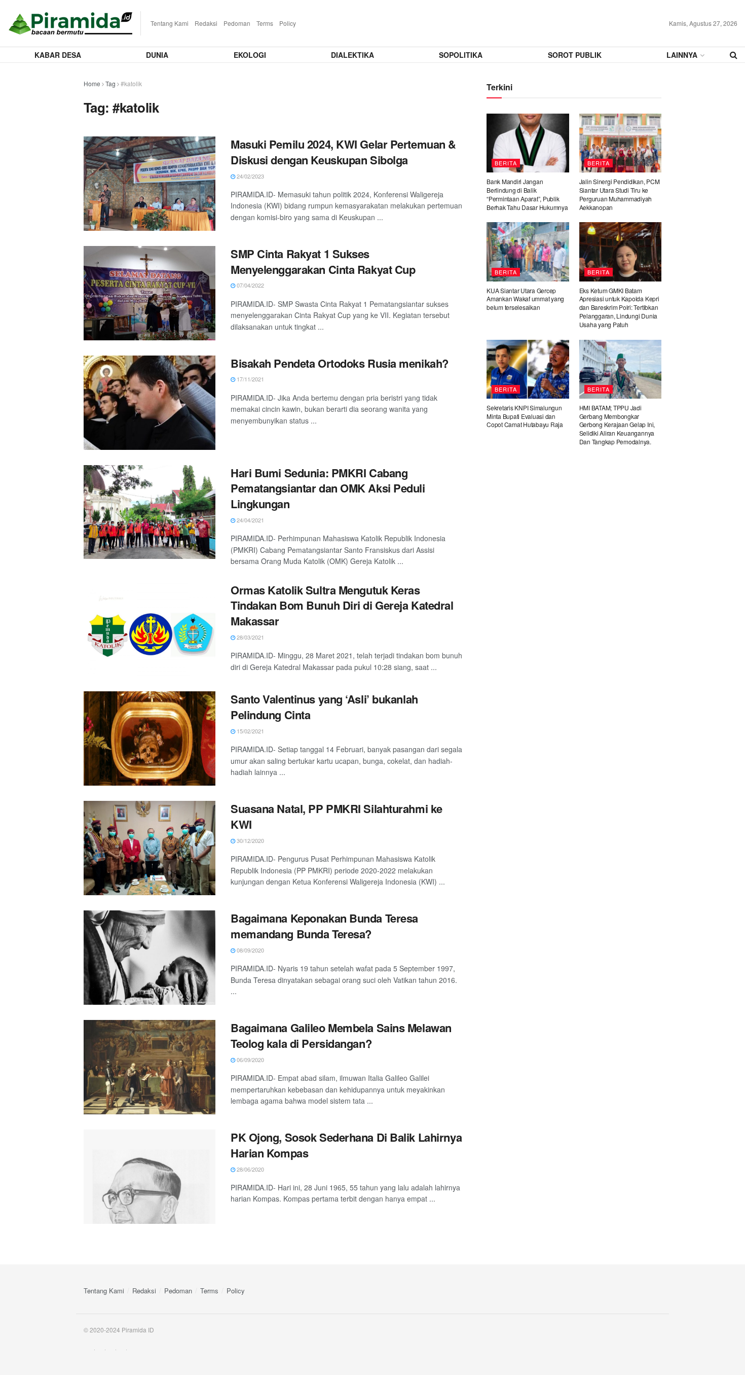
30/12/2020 (249, 840)
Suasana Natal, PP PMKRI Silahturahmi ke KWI (336, 816)
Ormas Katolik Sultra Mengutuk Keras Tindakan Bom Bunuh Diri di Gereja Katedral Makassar (342, 605)
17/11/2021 (249, 379)
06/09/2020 (249, 1059)
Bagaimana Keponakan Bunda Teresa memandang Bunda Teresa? (324, 926)
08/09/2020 (249, 950)
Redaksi (206, 23)
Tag (110, 83)
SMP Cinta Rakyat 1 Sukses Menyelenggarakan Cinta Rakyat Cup (323, 261)
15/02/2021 (249, 731)
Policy (287, 23)
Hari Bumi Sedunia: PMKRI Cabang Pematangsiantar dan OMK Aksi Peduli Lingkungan (328, 488)
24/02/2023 (249, 176)
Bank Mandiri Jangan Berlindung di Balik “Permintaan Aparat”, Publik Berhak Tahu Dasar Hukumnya (527, 194)
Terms (264, 23)
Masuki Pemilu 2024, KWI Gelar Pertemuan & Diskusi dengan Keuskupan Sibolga (343, 152)
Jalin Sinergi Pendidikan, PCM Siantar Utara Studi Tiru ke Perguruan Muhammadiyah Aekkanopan (619, 194)
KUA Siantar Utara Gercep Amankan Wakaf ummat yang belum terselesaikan (525, 299)
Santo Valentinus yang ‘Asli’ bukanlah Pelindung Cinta (324, 707)
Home (92, 83)
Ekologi (250, 55)
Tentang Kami (170, 23)
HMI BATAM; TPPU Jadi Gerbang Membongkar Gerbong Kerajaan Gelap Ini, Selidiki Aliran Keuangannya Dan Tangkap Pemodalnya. (617, 424)
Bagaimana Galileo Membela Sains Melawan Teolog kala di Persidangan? (341, 1035)
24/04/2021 (249, 520)
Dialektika (352, 55)
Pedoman (237, 23)
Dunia (157, 55)
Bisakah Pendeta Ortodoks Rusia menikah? (340, 363)
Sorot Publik (575, 55)
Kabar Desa (57, 55)
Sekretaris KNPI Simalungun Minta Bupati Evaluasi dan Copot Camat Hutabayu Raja (525, 416)
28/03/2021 (249, 637)
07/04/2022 (249, 285)
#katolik (131, 83)
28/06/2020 (249, 1169)
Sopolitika (460, 55)
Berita (506, 163)
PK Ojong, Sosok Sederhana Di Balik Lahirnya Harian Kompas (346, 1145)
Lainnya (681, 55)
